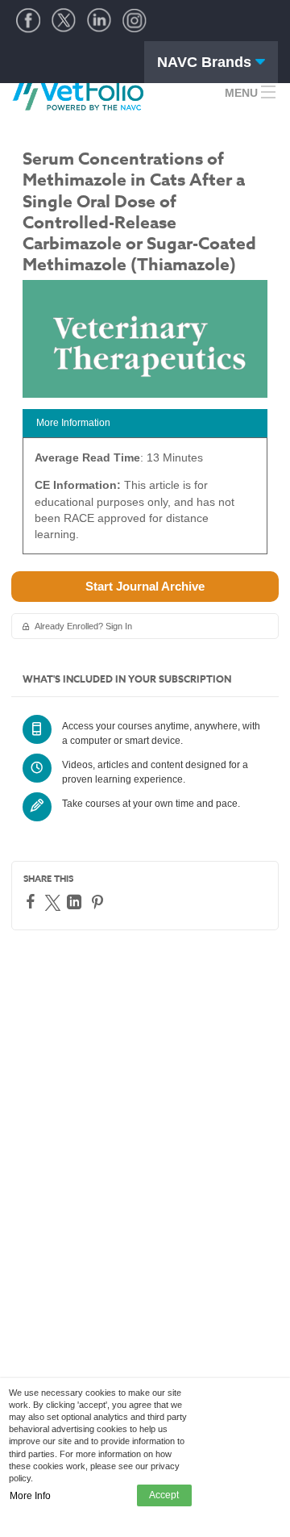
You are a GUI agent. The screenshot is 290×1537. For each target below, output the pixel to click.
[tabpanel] (145, 501)
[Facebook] (32, 901)
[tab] (145, 423)
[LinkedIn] (76, 902)
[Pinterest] (99, 902)
